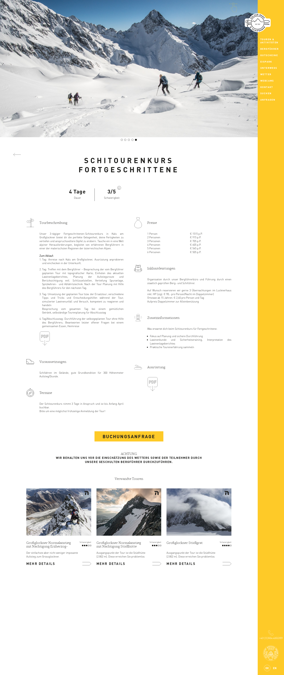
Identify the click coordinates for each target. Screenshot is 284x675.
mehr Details (40, 563)
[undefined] (122, 140)
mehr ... (86, 563)
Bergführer (269, 48)
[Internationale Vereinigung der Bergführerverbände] (271, 653)
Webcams (267, 80)
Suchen (266, 93)
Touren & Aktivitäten (269, 41)
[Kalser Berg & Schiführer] (258, 22)
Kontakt (266, 87)
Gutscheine (269, 55)
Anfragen (267, 99)
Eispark (266, 61)
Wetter (265, 74)
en (274, 668)
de (267, 668)
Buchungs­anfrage (129, 436)
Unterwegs (268, 67)
